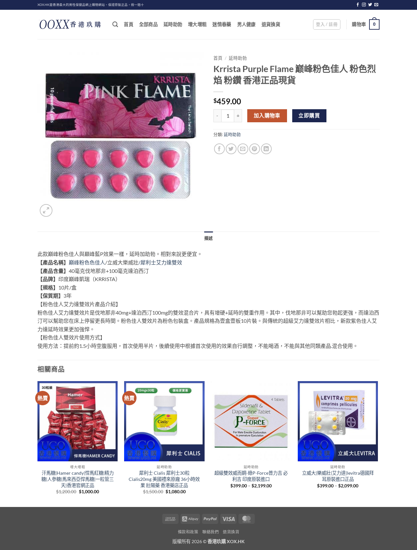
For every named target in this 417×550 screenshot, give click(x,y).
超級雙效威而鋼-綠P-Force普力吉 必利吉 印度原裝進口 (251, 476)
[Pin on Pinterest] (254, 148)
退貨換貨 (271, 24)
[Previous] (38, 443)
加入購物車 (267, 115)
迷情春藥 (221, 24)
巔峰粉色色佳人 (87, 262)
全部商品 (148, 24)
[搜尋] (115, 24)
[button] (326, 24)
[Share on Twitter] (231, 148)
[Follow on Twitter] (370, 5)
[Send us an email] (376, 5)
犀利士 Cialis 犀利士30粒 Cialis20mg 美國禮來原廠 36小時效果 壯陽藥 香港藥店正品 (164, 479)
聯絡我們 (210, 531)
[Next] (377, 443)
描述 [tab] (208, 238)
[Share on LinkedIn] (266, 148)
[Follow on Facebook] (358, 5)
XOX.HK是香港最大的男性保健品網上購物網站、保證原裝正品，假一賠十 (90, 5)
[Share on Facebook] (219, 148)
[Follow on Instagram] (364, 5)
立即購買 (309, 115)
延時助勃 (173, 24)
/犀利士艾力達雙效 (160, 262)
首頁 (128, 24)
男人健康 (246, 24)
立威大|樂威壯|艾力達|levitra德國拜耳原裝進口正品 (338, 476)
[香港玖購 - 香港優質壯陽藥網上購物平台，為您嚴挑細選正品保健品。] (70, 24)
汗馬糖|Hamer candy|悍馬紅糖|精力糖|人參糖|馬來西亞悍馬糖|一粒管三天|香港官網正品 (77, 479)
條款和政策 (188, 531)
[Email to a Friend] (242, 148)
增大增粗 (197, 24)
